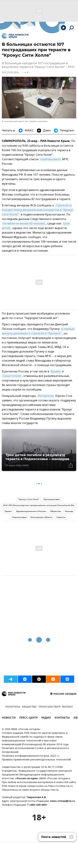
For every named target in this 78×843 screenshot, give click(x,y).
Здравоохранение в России (31, 511)
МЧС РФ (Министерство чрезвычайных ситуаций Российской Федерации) (40, 505)
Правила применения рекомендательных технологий (36, 760)
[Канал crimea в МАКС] (67, 679)
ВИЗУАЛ (67, 707)
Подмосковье (19, 517)
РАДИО (46, 718)
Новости (60, 517)
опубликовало (50, 159)
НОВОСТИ (9, 718)
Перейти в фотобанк (38, 121)
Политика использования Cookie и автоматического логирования (35, 750)
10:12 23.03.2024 (10, 72)
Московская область (41, 517)
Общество (55, 511)
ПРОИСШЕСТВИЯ (49, 707)
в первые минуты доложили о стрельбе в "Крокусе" (38, 331)
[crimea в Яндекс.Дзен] (39, 679)
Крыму (56, 371)
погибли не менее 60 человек (24, 223)
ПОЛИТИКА (12, 707)
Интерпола (46, 396)
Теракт (8, 511)
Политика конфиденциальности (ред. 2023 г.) (30, 756)
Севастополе (12, 376)
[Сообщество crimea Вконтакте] (25, 679)
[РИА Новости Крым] (15, 36)
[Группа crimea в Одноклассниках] (53, 679)
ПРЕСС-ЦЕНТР (28, 718)
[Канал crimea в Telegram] (11, 679)
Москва (69, 511)
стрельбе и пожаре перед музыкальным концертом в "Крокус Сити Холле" (38, 210)
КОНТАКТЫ (62, 718)
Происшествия (51, 499)
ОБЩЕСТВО (29, 707)
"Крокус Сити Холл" (28, 499)
